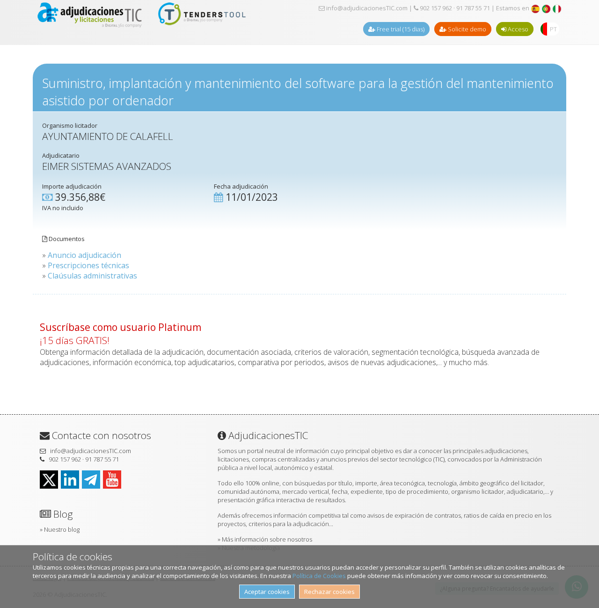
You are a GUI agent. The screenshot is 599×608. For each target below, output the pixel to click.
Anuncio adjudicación (84, 255)
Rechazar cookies (329, 591)
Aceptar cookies (267, 591)
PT (553, 29)
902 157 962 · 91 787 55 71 (454, 8)
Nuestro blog (62, 529)
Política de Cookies (319, 575)
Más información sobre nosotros (267, 539)
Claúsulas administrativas (92, 276)
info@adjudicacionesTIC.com (366, 8)
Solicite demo (466, 29)
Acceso (517, 29)
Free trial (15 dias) (399, 29)
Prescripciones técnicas (88, 265)
